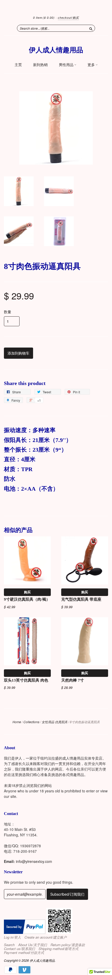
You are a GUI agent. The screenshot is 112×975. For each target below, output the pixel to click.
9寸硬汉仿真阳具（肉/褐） (27, 599)
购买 (27, 591)
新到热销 (40, 65)
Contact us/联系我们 (19, 949)
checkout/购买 (68, 18)
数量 (7, 311)
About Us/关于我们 (32, 945)
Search (9, 945)
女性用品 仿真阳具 (54, 722)
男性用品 (66, 65)
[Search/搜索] (90, 28)
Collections (31, 722)
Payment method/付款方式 (24, 952)
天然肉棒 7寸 (72, 680)
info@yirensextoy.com (34, 861)
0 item (44, 18)
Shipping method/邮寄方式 (58, 949)
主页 (18, 65)
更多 (92, 65)
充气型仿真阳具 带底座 (81, 599)
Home (17, 722)
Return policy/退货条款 (68, 945)
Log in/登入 (12, 937)
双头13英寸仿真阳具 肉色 (26, 680)
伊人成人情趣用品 (56, 50)
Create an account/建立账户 (45, 937)
